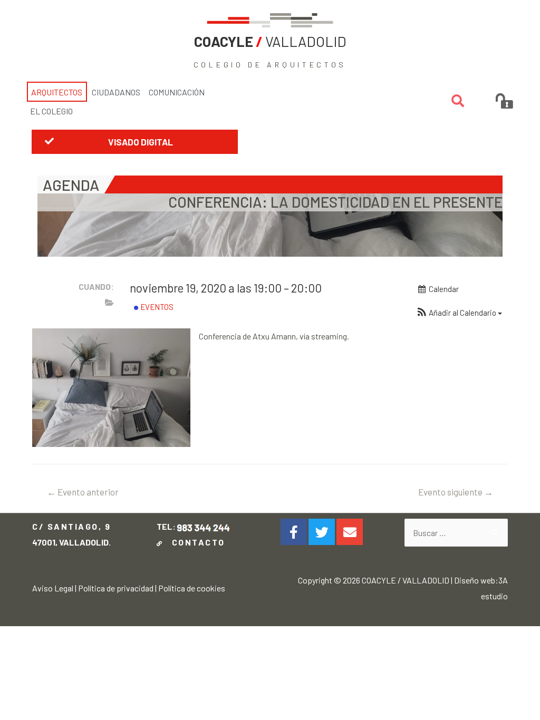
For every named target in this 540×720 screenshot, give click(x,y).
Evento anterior (83, 492)
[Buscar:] (455, 533)
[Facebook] (294, 532)
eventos (156, 307)
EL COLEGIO (51, 111)
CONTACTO (195, 542)
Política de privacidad (115, 588)
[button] (135, 142)
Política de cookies (191, 588)
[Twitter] (321, 532)
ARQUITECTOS (56, 92)
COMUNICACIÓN (177, 92)
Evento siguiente (455, 492)
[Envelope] (349, 532)
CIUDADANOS (116, 92)
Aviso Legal (52, 588)
